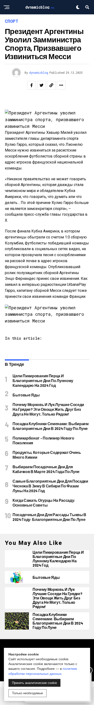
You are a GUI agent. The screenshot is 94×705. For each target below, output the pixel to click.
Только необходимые (27, 693)
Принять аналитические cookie (34, 683)
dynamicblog (38, 72)
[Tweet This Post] (41, 85)
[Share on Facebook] (31, 85)
